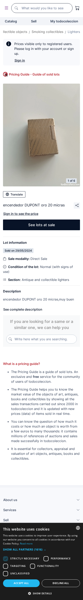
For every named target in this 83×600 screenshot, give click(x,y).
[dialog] (41, 561)
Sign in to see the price (20, 214)
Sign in (20, 60)
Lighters (74, 32)
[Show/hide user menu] (5, 8)
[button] (41, 549)
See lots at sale (41, 225)
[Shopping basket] (77, 8)
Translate (16, 194)
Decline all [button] (61, 583)
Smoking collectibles (47, 32)
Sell (33, 21)
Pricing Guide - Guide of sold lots (34, 74)
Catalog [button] (11, 21)
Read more (26, 543)
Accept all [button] (21, 583)
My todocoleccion (64, 21)
